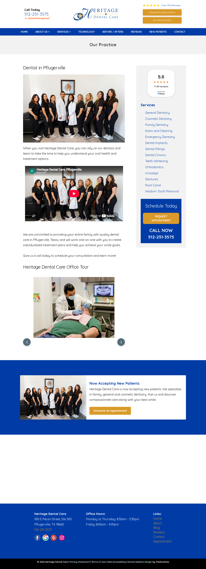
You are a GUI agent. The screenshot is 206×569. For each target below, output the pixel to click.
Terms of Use (98, 562)
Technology (86, 31)
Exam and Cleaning (158, 131)
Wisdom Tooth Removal (162, 191)
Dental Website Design (140, 562)
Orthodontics (154, 167)
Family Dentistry (156, 125)
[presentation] (27, 342)
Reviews (136, 31)
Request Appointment (161, 218)
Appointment (162, 541)
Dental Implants (156, 143)
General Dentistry (157, 113)
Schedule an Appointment (110, 410)
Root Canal (153, 185)
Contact (179, 31)
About (157, 523)
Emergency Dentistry (160, 137)
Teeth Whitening (156, 161)
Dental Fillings (155, 149)
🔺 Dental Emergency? (37, 18)
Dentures (151, 179)
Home (24, 31)
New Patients (157, 31)
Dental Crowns (155, 155)
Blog (156, 528)
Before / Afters (113, 31)
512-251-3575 (36, 14)
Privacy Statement (80, 562)
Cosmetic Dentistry (158, 119)
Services (62, 31)
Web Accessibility (116, 562)
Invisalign (151, 173)
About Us (41, 31)
